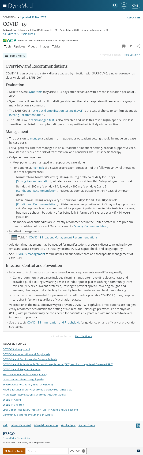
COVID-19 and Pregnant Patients (21, 369)
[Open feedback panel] (138, 451)
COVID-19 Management (30, 254)
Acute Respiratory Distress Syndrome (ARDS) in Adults (34, 394)
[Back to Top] (132, 451)
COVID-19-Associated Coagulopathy (23, 379)
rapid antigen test (42, 120)
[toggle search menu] (115, 6)
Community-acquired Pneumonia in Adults (28, 414)
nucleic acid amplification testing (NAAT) (57, 111)
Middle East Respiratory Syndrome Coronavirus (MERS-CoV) (37, 389)
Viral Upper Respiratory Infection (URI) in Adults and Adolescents (40, 409)
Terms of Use (23, 438)
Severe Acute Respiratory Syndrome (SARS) (28, 384)
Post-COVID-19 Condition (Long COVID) (25, 374)
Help (5, 425)
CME (135, 5)
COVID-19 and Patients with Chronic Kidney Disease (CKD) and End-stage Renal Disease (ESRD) (58, 364)
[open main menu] (5, 5)
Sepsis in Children (13, 404)
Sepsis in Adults (12, 399)
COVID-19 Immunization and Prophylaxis (53, 322)
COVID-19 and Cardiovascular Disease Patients (30, 359)
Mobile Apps (68, 425)
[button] (124, 5)
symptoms (35, 92)
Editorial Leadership (46, 425)
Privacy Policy (9, 438)
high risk (38, 168)
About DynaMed (21, 425)
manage (35, 138)
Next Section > (131, 54)
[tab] (8, 46)
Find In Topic (15, 451)
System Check (86, 425)
